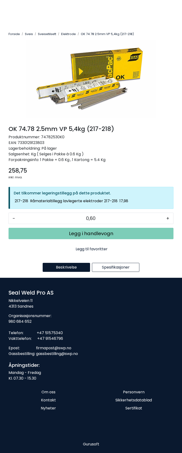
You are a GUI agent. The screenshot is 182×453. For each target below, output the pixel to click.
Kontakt (48, 400)
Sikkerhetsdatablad (133, 400)
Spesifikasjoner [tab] (116, 267)
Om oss (48, 392)
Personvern (134, 392)
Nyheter (48, 408)
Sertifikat (133, 408)
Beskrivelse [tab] (66, 267)
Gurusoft (91, 444)
